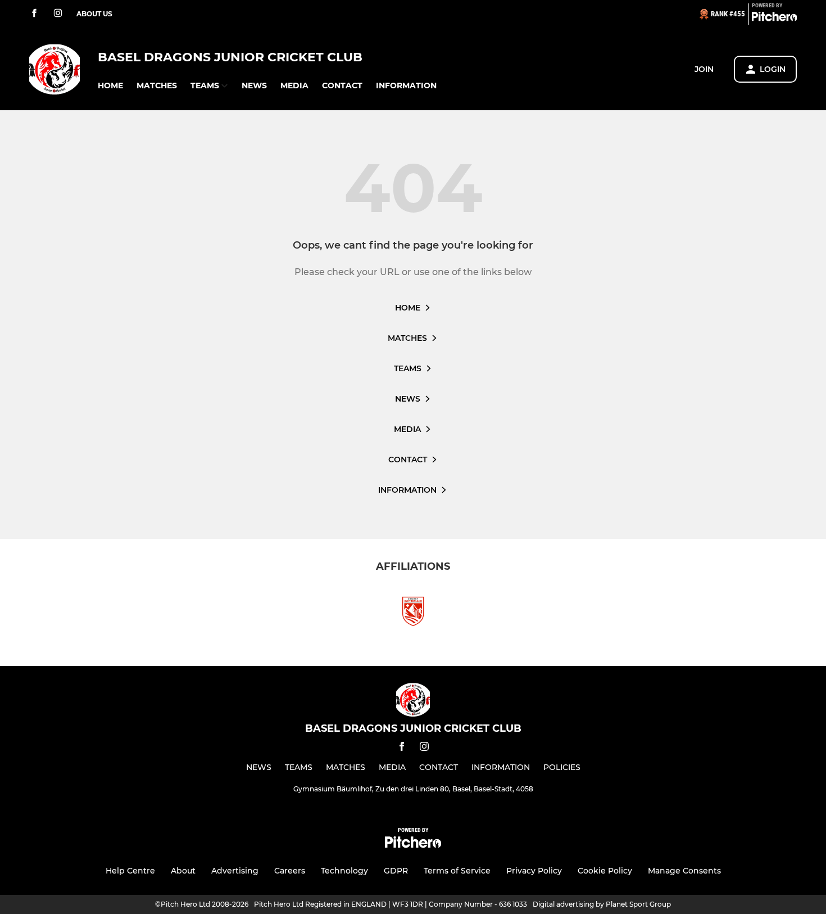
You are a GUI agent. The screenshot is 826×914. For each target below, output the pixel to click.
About (183, 871)
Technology (344, 871)
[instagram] (58, 14)
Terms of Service (457, 871)
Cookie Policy (605, 871)
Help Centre (130, 871)
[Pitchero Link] (774, 18)
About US (94, 14)
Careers (289, 871)
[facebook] (34, 14)
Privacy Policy (534, 871)
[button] (110, 86)
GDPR (396, 871)
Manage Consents (684, 871)
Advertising (234, 871)
